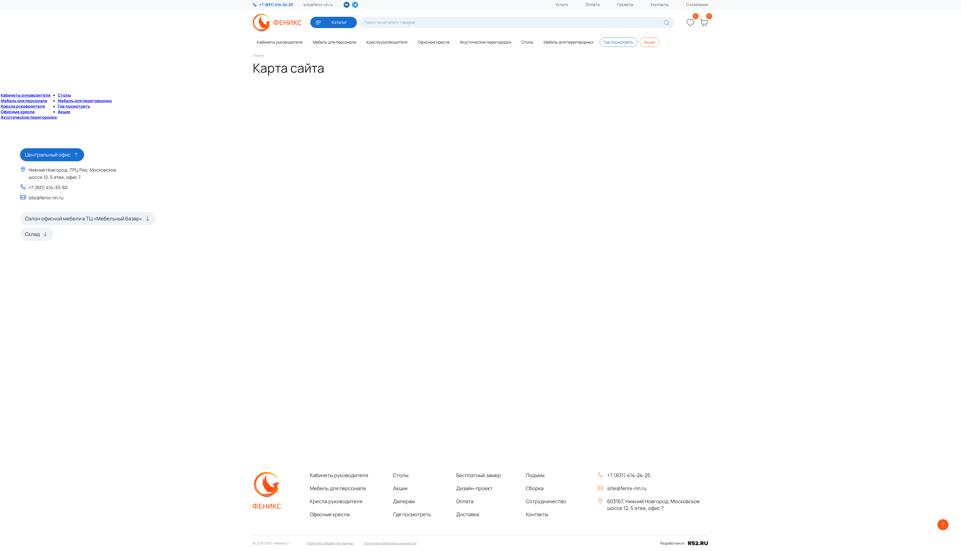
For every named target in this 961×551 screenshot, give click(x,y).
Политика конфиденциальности (390, 543)
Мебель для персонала (334, 42)
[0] (690, 22)
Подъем (535, 475)
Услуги (561, 4)
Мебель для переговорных (568, 42)
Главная (258, 55)
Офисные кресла (433, 42)
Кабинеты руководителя (280, 42)
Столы (527, 42)
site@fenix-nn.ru (318, 4)
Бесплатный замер (478, 475)
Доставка (467, 514)
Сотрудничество (546, 501)
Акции (649, 42)
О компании (697, 4)
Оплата (593, 4)
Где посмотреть (618, 42)
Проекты (625, 4)
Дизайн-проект (474, 488)
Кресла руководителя (386, 42)
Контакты (660, 4)
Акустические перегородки (485, 42)
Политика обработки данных (330, 543)
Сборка (535, 488)
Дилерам (404, 501)
